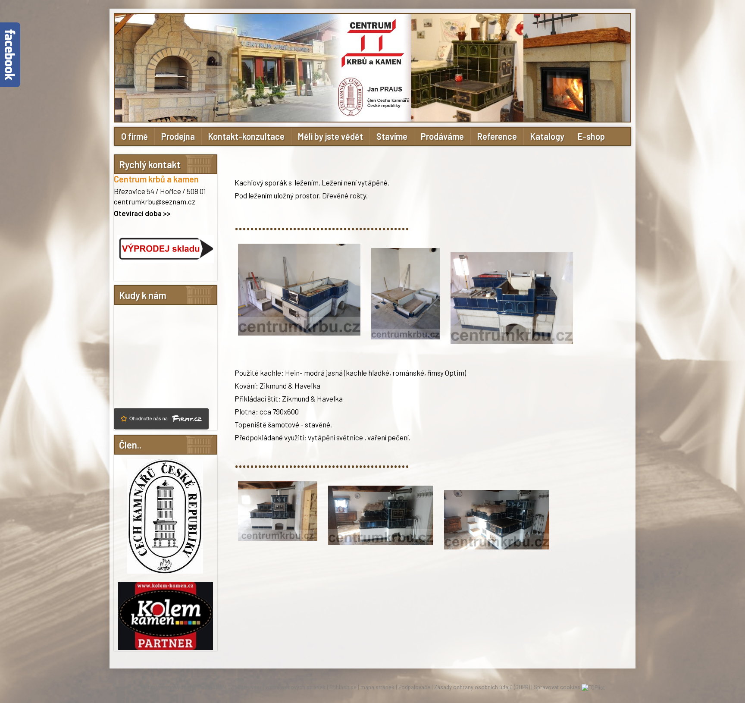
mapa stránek (377, 687)
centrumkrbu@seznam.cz (154, 201)
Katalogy (547, 136)
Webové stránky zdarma (170, 687)
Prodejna (178, 136)
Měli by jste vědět (330, 136)
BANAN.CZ (221, 687)
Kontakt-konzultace (246, 136)
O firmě (134, 136)
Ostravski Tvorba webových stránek (282, 687)
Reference (497, 136)
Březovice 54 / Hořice (147, 191)
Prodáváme (442, 136)
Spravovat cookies (557, 687)
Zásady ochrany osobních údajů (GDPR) (482, 687)
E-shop (591, 136)
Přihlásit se (343, 687)
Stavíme (391, 136)
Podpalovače (414, 687)
